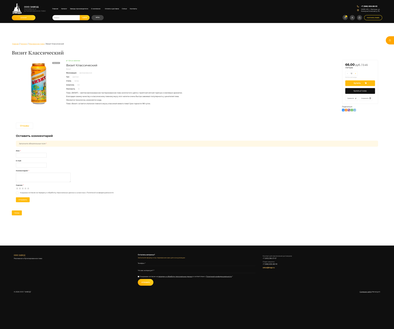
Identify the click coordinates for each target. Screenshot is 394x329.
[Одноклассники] (346, 110)
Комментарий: (22, 171)
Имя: (18, 151)
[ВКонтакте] (343, 110)
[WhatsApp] (352, 110)
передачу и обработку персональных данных (175, 276)
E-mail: (18, 161)
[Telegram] (354, 110)
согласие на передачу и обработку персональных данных (51, 193)
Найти (84, 17)
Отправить (22, 200)
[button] (23, 17)
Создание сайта (366, 292)
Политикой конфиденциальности (100, 193)
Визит (68, 69)
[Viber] (349, 110)
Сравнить (350, 98)
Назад (16, 213)
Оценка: (20, 185)
